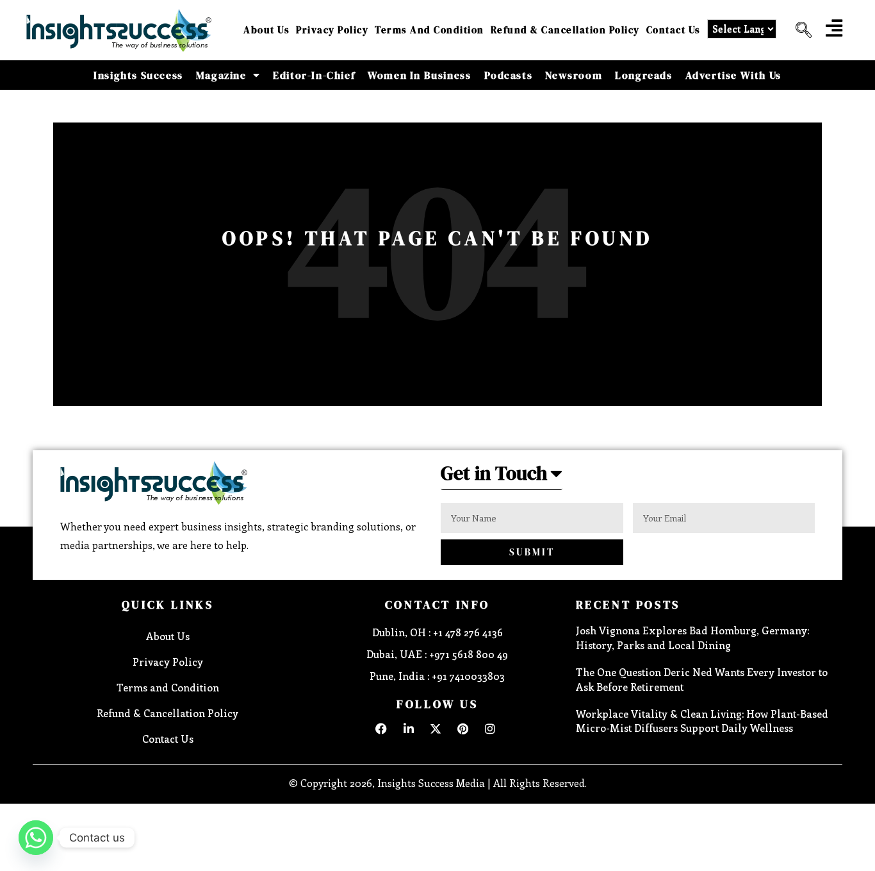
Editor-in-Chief (314, 75)
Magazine (221, 75)
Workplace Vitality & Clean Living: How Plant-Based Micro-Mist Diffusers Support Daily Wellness (702, 720)
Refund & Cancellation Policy (565, 30)
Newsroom (573, 75)
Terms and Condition (429, 30)
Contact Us (673, 30)
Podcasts (508, 75)
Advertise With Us (733, 75)
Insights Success (138, 75)
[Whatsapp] (36, 837)
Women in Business (419, 75)
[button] (799, 30)
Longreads (643, 75)
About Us (266, 30)
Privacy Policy (332, 30)
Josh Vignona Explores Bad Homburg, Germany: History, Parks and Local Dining (692, 637)
